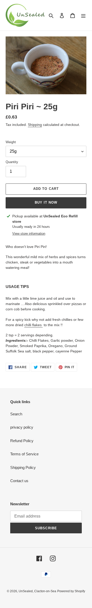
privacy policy (21, 427)
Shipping (35, 125)
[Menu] (83, 15)
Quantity (12, 162)
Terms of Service (24, 454)
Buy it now (46, 202)
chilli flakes (33, 325)
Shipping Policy (23, 467)
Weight (11, 142)
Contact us (19, 481)
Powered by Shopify (71, 591)
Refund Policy (21, 441)
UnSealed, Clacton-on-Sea (37, 591)
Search (16, 414)
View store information (28, 233)
